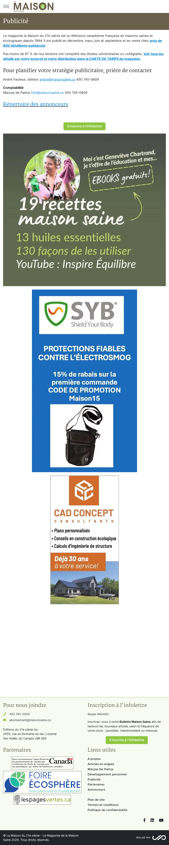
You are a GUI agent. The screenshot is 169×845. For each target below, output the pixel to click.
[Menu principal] (6, 6)
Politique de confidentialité (107, 810)
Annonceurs (96, 789)
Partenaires (96, 784)
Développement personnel (107, 774)
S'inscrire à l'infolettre (84, 126)
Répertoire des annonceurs (35, 104)
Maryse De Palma (100, 769)
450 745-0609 (19, 714)
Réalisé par (143, 837)
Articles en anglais (101, 764)
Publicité (94, 779)
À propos (94, 759)
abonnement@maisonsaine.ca (30, 720)
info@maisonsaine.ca (48, 92)
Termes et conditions (103, 805)
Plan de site (96, 800)
